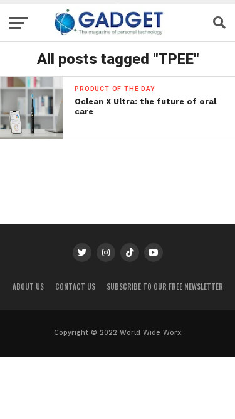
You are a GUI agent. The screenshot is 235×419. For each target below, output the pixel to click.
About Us (28, 286)
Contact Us (75, 286)
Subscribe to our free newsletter (165, 286)
